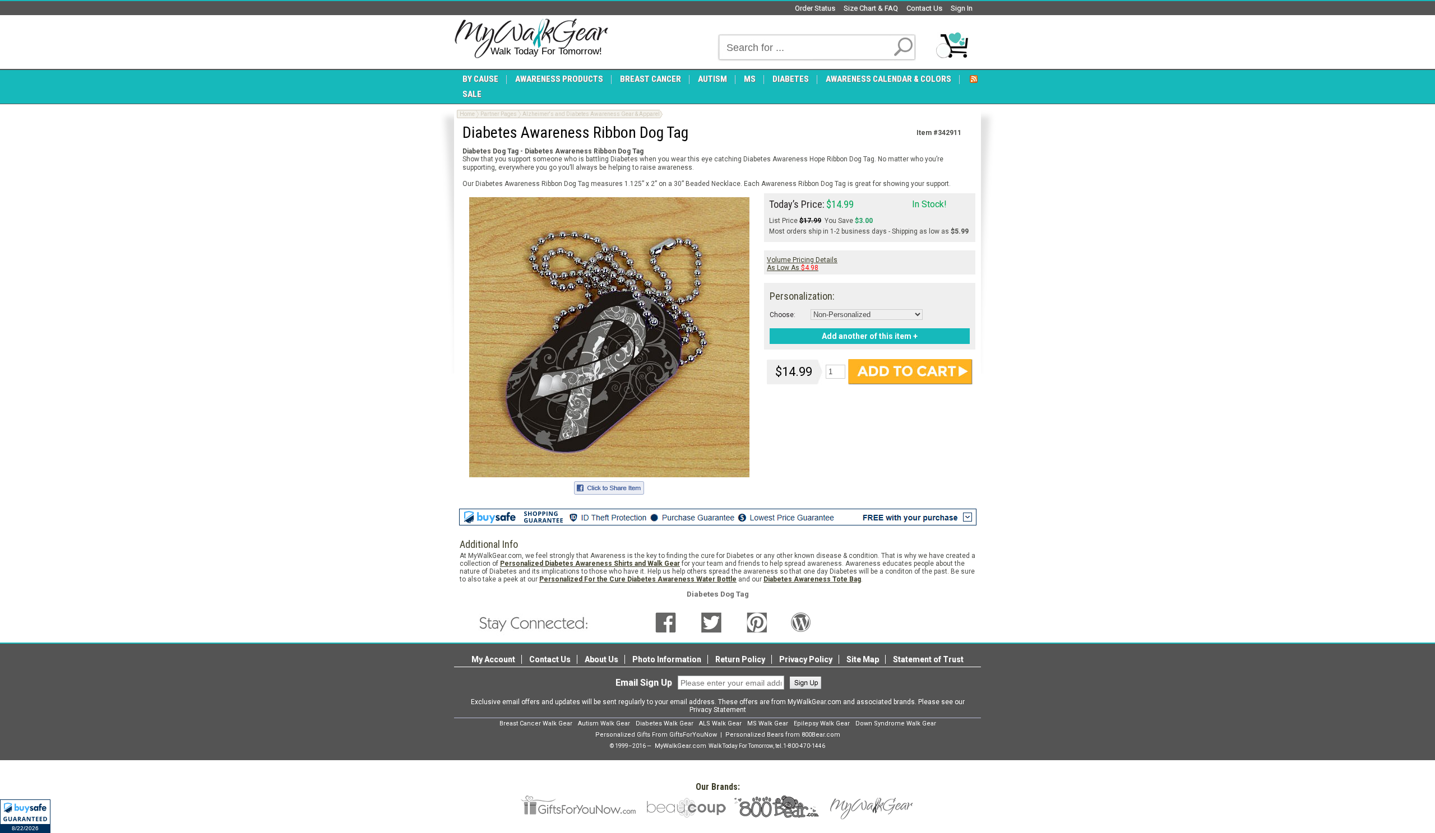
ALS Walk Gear (720, 723)
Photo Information (666, 659)
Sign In (962, 8)
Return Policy (740, 659)
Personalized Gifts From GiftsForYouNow (656, 734)
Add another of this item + (870, 336)
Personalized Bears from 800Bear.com (782, 734)
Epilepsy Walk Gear (822, 723)
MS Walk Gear (767, 723)
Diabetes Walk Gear (664, 723)
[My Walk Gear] (531, 38)
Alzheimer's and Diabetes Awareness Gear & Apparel (591, 114)
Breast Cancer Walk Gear (535, 723)
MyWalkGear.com (680, 746)
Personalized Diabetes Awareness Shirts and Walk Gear (590, 563)
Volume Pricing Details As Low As (802, 264)
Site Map (862, 659)
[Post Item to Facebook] (609, 486)
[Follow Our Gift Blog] (801, 621)
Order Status (815, 8)
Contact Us (924, 8)
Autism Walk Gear (604, 723)
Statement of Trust (928, 659)
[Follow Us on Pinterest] (757, 621)
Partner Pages (498, 114)
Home (467, 114)
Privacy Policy (805, 659)
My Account (493, 659)
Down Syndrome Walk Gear (895, 723)
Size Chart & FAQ (871, 8)
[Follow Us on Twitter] (711, 621)
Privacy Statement (717, 710)
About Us (601, 659)
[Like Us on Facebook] (665, 621)
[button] (25, 816)
